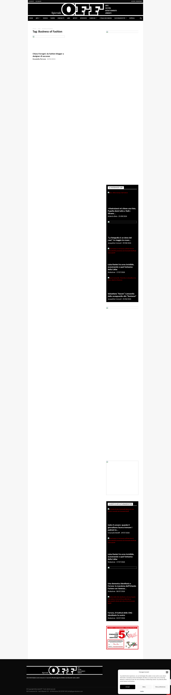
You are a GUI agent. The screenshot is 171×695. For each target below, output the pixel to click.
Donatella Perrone (39, 59)
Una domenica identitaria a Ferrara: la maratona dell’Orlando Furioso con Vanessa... (122, 586)
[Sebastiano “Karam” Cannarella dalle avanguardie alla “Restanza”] (122, 284)
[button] (167, 672)
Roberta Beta (112, 216)
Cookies (142, 691)
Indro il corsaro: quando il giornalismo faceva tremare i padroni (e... (120, 527)
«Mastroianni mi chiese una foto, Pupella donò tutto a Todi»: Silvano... (122, 211)
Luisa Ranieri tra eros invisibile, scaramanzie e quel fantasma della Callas (121, 267)
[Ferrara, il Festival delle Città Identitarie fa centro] (122, 603)
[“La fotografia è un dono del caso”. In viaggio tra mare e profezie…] (122, 228)
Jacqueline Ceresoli (115, 243)
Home (34, 29)
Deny (144, 687)
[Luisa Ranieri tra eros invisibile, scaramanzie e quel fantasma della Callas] (122, 255)
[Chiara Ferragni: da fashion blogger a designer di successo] (49, 43)
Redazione (111, 272)
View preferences (160, 687)
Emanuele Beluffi (114, 533)
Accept (128, 687)
